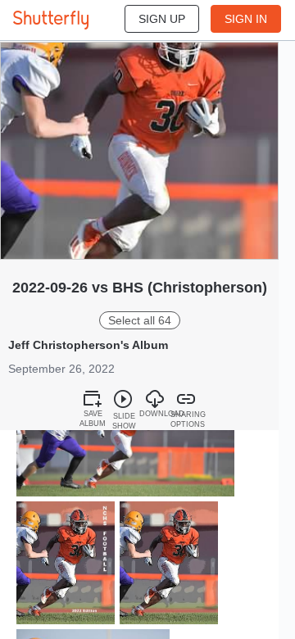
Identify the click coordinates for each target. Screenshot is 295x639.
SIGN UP (161, 18)
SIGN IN (246, 18)
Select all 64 (139, 320)
